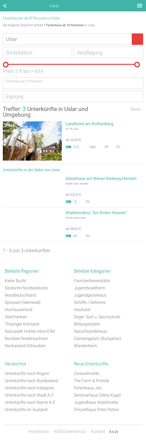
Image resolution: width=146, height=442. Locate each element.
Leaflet (110, 440)
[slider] (6, 64)
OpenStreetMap (137, 440)
